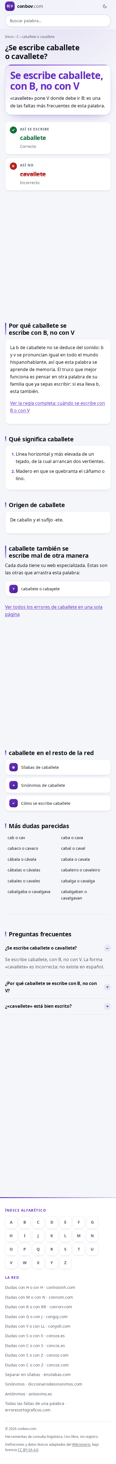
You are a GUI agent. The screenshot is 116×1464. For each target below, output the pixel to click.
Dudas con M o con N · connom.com (39, 1297)
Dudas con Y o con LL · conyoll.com (37, 1326)
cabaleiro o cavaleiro (80, 870)
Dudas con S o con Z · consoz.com (36, 1355)
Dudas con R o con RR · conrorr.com (38, 1306)
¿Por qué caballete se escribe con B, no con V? (51, 987)
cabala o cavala (75, 859)
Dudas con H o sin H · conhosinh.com (40, 1287)
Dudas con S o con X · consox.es (35, 1335)
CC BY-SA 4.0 (28, 1449)
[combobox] (58, 21)
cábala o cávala (22, 859)
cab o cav (16, 837)
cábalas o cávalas (24, 870)
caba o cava (72, 837)
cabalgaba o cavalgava (29, 891)
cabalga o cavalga (78, 881)
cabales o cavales (24, 881)
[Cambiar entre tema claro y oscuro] (105, 6)
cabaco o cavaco (23, 848)
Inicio (9, 36)
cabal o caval (73, 848)
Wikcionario (81, 1444)
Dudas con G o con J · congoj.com (36, 1316)
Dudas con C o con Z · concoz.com (37, 1365)
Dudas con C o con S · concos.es (35, 1345)
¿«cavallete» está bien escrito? (38, 1006)
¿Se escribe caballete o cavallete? (41, 948)
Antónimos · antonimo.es (28, 1394)
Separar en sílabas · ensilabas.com (38, 1374)
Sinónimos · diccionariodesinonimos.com (43, 1384)
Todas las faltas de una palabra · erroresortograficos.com (35, 1407)
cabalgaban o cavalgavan (74, 895)
